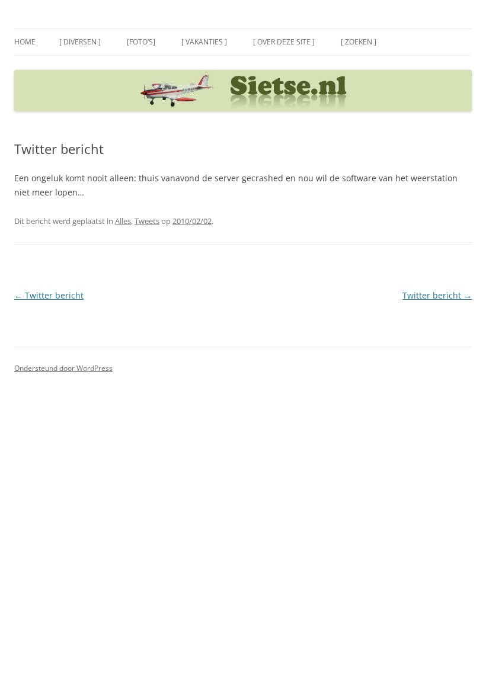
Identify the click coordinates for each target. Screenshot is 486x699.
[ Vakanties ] (204, 42)
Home (25, 42)
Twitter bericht (49, 295)
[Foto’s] (141, 42)
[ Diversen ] (80, 42)
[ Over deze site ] (284, 42)
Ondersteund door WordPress (63, 368)
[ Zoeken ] (358, 42)
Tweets (147, 221)
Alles (123, 221)
